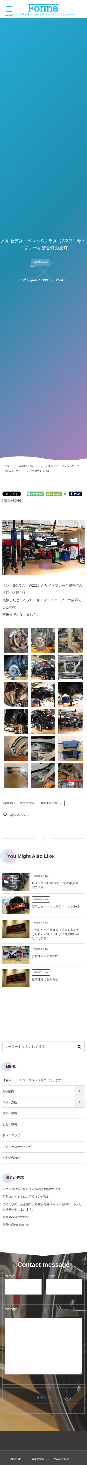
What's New (41, 262)
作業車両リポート (51, 803)
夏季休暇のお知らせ (45, 979)
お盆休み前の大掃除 (45, 956)
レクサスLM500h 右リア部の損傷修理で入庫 (31, 1189)
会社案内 (8, 1091)
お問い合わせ (11, 1157)
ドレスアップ (11, 1135)
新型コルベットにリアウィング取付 (55, 906)
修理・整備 (9, 1113)
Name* (9, 1276)
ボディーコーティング (17, 1146)
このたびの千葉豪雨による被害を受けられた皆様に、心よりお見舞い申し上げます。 (55, 934)
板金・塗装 (9, 1124)
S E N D (43, 1397)
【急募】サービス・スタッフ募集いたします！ (33, 1080)
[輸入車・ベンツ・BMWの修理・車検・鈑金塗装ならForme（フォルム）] (43, 8)
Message (11, 1309)
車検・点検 (9, 1102)
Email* (50, 1276)
